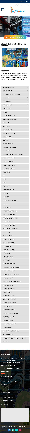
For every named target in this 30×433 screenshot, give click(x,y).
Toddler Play (7, 101)
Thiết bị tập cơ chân (8, 295)
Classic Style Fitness (9, 214)
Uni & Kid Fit (6, 341)
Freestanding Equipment (10, 119)
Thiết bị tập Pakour (8, 317)
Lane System (6, 126)
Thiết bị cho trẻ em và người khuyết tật (14, 338)
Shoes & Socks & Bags (9, 165)
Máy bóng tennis (7, 235)
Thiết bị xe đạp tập (8, 278)
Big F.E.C (5, 112)
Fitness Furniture (8, 334)
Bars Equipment (7, 327)
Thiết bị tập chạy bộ (8, 288)
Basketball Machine (9, 249)
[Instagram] (12, 430)
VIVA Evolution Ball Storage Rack (13, 154)
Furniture (6, 140)
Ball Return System (9, 133)
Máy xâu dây (6, 260)
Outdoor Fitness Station (10, 218)
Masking (5, 193)
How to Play (6, 186)
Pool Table (6, 204)
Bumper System (7, 136)
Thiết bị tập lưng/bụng (9, 302)
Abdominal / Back (8, 306)
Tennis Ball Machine (8, 239)
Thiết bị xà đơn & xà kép (9, 324)
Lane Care (6, 197)
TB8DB (4, 179)
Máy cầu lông (7, 246)
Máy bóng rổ (6, 253)
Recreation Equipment (9, 200)
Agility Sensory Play (9, 115)
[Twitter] (16, 430)
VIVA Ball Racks (7, 151)
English (27, 1)
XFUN (4, 175)
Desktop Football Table (10, 211)
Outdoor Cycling (8, 285)
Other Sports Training (9, 264)
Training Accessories (9, 271)
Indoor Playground (8, 87)
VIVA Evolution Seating (9, 147)
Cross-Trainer (7, 292)
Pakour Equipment (8, 320)
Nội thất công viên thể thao (11, 331)
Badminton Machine (8, 242)
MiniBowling (6, 172)
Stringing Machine (8, 257)
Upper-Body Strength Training (12, 281)
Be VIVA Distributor (8, 189)
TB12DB (5, 182)
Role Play (5, 98)
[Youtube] (20, 430)
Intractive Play (7, 105)
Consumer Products (9, 158)
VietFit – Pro (6, 221)
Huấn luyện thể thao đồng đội (11, 267)
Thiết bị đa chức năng (9, 310)
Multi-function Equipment (10, 313)
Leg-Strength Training (9, 299)
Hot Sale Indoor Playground (11, 94)
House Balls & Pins (8, 161)
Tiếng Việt (22, 1)
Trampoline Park (8, 91)
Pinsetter (6, 122)
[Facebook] (9, 430)
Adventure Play (7, 108)
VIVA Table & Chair (8, 144)
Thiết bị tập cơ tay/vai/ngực (11, 274)
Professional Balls (8, 168)
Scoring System (7, 129)
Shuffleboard (7, 207)
